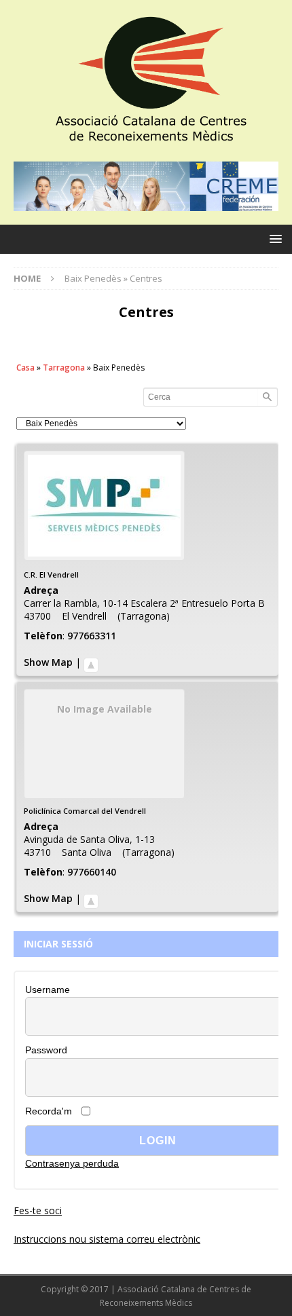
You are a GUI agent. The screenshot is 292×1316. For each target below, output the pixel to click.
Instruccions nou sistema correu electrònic (107, 1239)
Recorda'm (48, 1111)
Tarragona (64, 367)
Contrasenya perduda (72, 1163)
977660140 (91, 871)
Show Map (48, 662)
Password (46, 1050)
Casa (25, 367)
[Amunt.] (91, 662)
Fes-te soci (38, 1210)
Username (47, 989)
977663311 (91, 635)
